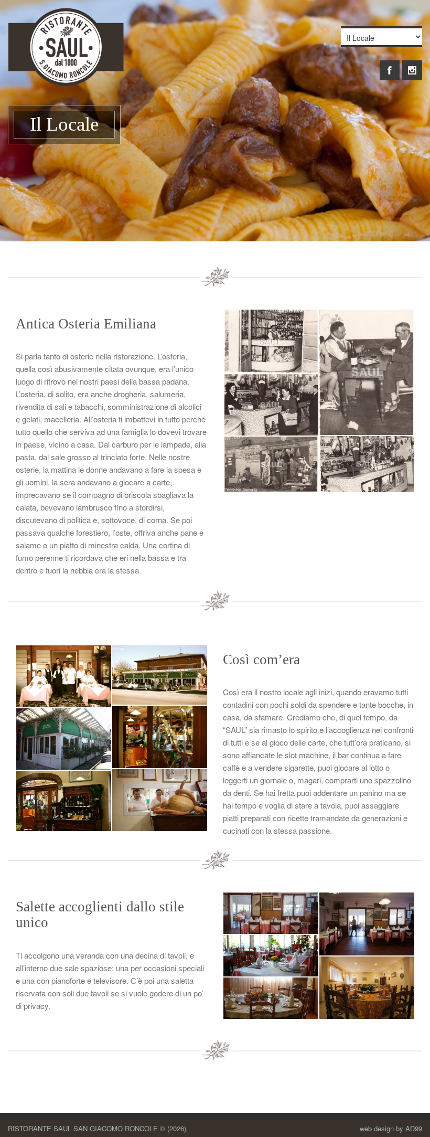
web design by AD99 (391, 1128)
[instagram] (412, 64)
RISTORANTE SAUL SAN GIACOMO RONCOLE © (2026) (97, 1128)
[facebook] (390, 64)
